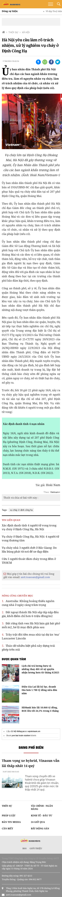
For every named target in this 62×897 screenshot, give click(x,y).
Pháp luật (8, 815)
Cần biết (7, 828)
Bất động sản (40, 828)
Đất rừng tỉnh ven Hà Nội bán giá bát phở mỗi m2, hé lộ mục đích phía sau (31, 625)
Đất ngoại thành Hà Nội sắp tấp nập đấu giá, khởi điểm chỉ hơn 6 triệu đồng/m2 (30, 614)
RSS (24, 848)
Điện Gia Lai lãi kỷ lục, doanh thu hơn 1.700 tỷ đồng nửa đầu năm (39, 690)
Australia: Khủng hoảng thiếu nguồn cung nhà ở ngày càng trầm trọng (28, 603)
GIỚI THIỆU (36, 848)
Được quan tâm (14, 659)
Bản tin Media (11, 822)
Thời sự (7, 805)
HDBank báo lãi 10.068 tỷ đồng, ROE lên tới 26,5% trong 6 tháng (40, 709)
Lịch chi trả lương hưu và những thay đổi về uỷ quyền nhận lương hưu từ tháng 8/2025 (40, 669)
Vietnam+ (55, 492)
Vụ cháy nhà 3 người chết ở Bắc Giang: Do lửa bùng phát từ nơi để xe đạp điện (29, 549)
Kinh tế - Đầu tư (41, 815)
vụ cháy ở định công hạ (21, 510)
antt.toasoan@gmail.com (35, 577)
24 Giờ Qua (38, 822)
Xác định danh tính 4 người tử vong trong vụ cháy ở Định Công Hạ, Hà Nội (29, 527)
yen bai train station (21, 735)
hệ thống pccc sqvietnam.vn (27, 731)
